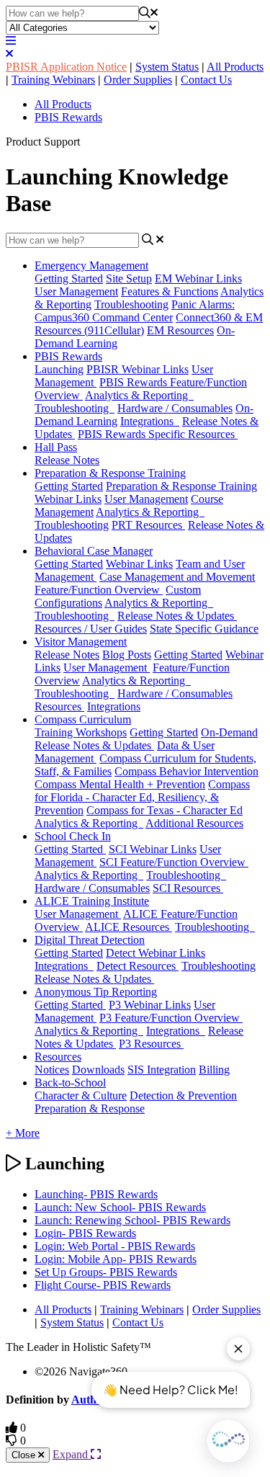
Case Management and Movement (177, 577)
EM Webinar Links (198, 278)
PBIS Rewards (68, 117)
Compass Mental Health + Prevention (120, 784)
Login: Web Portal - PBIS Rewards (115, 1246)
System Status (167, 67)
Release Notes (67, 460)
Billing (214, 1069)
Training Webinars (53, 79)
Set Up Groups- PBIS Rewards (106, 1272)
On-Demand (229, 732)
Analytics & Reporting (139, 395)
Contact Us (206, 79)
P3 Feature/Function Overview (171, 1018)
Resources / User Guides (91, 629)
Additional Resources (194, 823)
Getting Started (69, 278)
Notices (52, 1069)
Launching (59, 369)
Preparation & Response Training (110, 473)
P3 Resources (151, 1044)
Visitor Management (81, 641)
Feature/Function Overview (99, 590)
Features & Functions (169, 291)
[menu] (11, 41)
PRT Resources (148, 525)
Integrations (149, 421)
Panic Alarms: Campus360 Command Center (135, 310)
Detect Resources (137, 966)
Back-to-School (70, 1082)
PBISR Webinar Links (137, 369)
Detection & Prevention (183, 1095)
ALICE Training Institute (92, 901)
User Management (76, 291)
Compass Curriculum (83, 719)
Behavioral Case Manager (94, 551)
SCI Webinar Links (153, 849)
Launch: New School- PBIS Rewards (120, 1207)
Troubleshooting (131, 304)
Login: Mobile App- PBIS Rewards (116, 1259)
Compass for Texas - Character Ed (164, 810)
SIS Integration (161, 1069)
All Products (235, 67)
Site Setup (129, 278)
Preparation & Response (90, 1108)
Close (25, 1455)
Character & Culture (81, 1095)
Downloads (98, 1069)
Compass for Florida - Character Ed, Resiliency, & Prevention (142, 797)
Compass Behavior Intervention (186, 771)
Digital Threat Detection (90, 940)
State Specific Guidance (204, 629)
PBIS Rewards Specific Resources (158, 434)
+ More (23, 1133)
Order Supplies (138, 79)
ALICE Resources (128, 927)
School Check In (73, 836)
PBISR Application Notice (66, 67)
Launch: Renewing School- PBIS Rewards (132, 1220)
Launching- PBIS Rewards (96, 1194)
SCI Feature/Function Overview (173, 862)
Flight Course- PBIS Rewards (103, 1285)
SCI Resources (188, 888)
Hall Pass (56, 447)
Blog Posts (126, 654)
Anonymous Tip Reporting (96, 992)
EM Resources (180, 330)
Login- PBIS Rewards (85, 1233)
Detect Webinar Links (155, 953)
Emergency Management (91, 265)
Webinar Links (139, 564)
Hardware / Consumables (175, 408)
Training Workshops (81, 732)
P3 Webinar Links (150, 1005)
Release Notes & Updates (177, 616)
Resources (59, 706)
